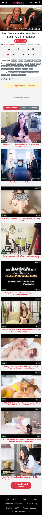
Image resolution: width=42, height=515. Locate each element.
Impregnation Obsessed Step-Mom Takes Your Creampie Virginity (21, 145)
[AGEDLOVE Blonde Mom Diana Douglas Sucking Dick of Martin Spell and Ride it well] (21, 386)
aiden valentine (11, 63)
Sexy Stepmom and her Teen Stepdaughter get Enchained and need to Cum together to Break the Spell (21, 257)
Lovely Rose (35, 72)
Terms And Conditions (13, 504)
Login (35, 499)
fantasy (32, 63)
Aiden (10, 72)
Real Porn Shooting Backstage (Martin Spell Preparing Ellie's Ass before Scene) (21, 367)
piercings (28, 66)
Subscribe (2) (21, 41)
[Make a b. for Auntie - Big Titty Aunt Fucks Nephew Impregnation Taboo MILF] (21, 312)
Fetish (26, 60)
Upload (16, 499)
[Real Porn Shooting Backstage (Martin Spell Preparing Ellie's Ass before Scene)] (21, 349)
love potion (14, 66)
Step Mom (37, 60)
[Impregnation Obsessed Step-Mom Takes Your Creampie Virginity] (21, 127)
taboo (31, 69)
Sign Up (26, 499)
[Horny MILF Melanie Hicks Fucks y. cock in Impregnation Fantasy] (21, 276)
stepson (18, 69)
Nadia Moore (6, 75)
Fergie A (26, 72)
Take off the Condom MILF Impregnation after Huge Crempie (21, 219)
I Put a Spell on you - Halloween (21, 182)
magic (22, 66)
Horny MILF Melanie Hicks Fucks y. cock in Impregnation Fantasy (21, 293)
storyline (25, 69)
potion (35, 66)
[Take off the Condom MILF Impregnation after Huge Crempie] (21, 201)
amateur (20, 63)
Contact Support (29, 508)
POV (31, 60)
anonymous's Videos (29, 108)
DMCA (9, 508)
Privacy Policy (31, 504)
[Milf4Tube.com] (18, 3)
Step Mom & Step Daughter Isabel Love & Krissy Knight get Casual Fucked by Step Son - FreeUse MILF (21, 478)
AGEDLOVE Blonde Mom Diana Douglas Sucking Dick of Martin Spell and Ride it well (21, 404)
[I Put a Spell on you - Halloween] (21, 165)
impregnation (6, 66)
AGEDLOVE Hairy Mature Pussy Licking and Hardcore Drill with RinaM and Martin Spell (21, 440)
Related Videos (11, 108)
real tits (4, 69)
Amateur (14, 60)
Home (7, 499)
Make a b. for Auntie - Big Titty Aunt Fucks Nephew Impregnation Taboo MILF (21, 330)
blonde (26, 63)
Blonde (20, 60)
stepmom (11, 69)
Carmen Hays (17, 72)
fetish (38, 63)
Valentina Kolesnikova (18, 75)
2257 (17, 508)
